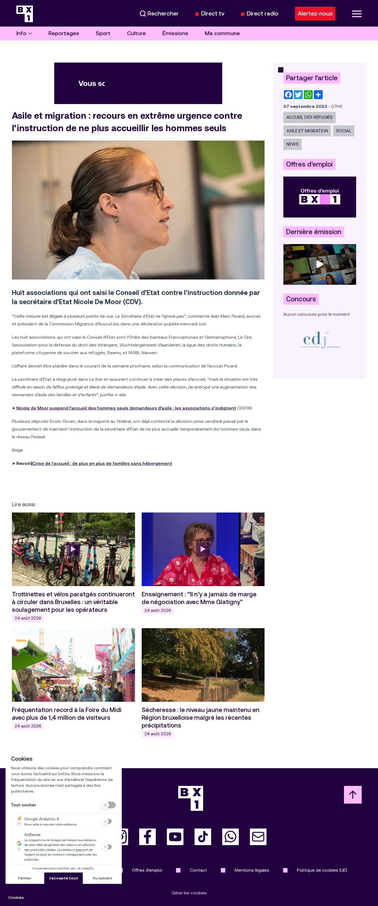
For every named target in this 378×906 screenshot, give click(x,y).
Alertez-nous (315, 13)
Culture (136, 33)
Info (21, 33)
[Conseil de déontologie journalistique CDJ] (319, 340)
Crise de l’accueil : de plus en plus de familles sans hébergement (102, 463)
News (292, 144)
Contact (198, 870)
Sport (103, 33)
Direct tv (212, 14)
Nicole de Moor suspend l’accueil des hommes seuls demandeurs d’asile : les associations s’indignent (126, 408)
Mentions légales (252, 870)
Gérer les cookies (189, 893)
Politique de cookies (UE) (322, 870)
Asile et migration (307, 131)
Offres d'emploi (147, 870)
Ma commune (222, 33)
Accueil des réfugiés (309, 117)
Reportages (63, 33)
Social (343, 131)
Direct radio (262, 14)
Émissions (175, 33)
